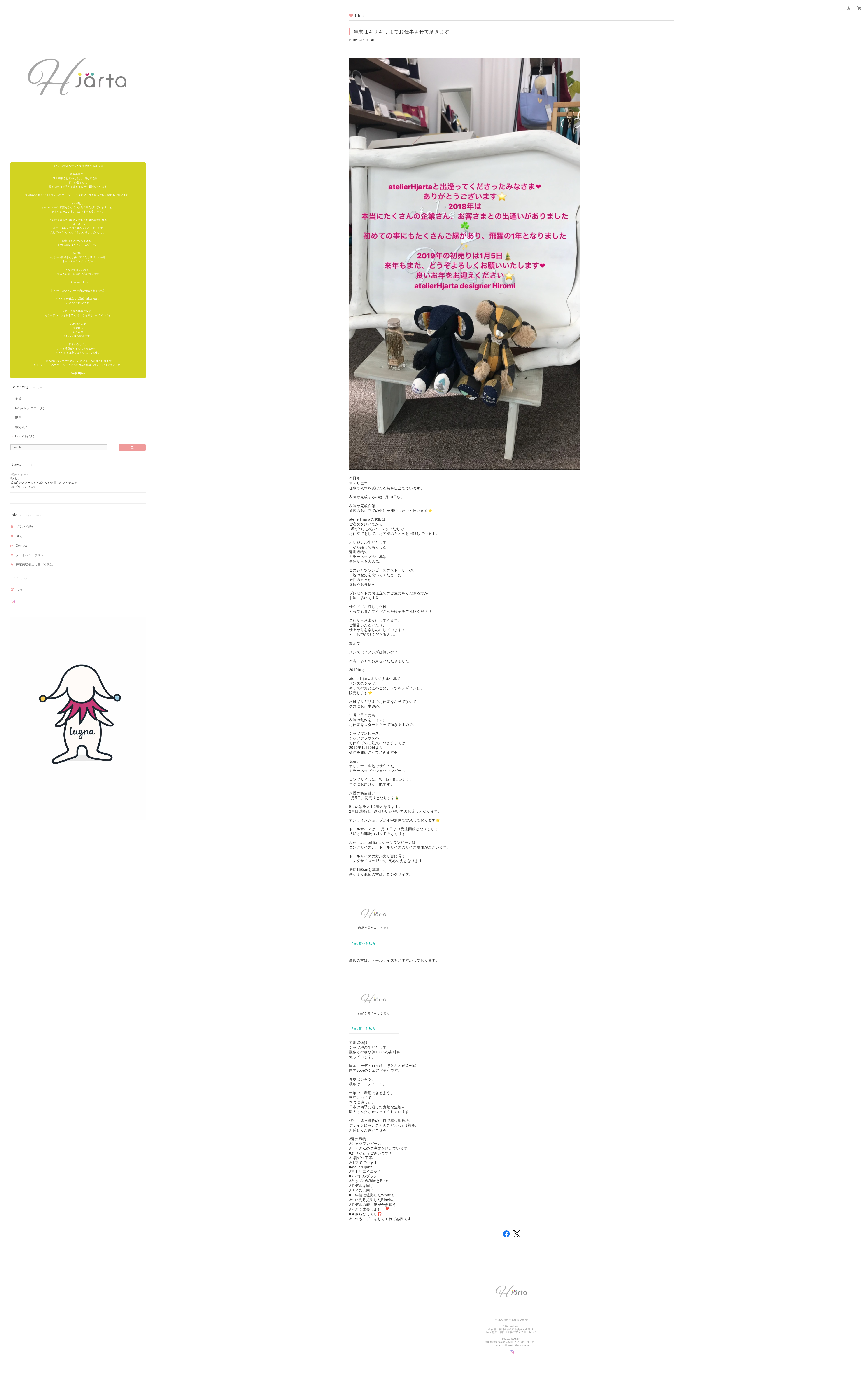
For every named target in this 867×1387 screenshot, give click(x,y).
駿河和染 (21, 427)
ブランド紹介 (25, 526)
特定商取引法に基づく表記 (34, 564)
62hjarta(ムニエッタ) (29, 408)
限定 (18, 417)
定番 (18, 398)
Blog (19, 536)
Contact (21, 545)
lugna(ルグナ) (24, 436)
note (19, 589)
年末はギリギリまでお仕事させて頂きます (402, 31)
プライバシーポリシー (31, 555)
